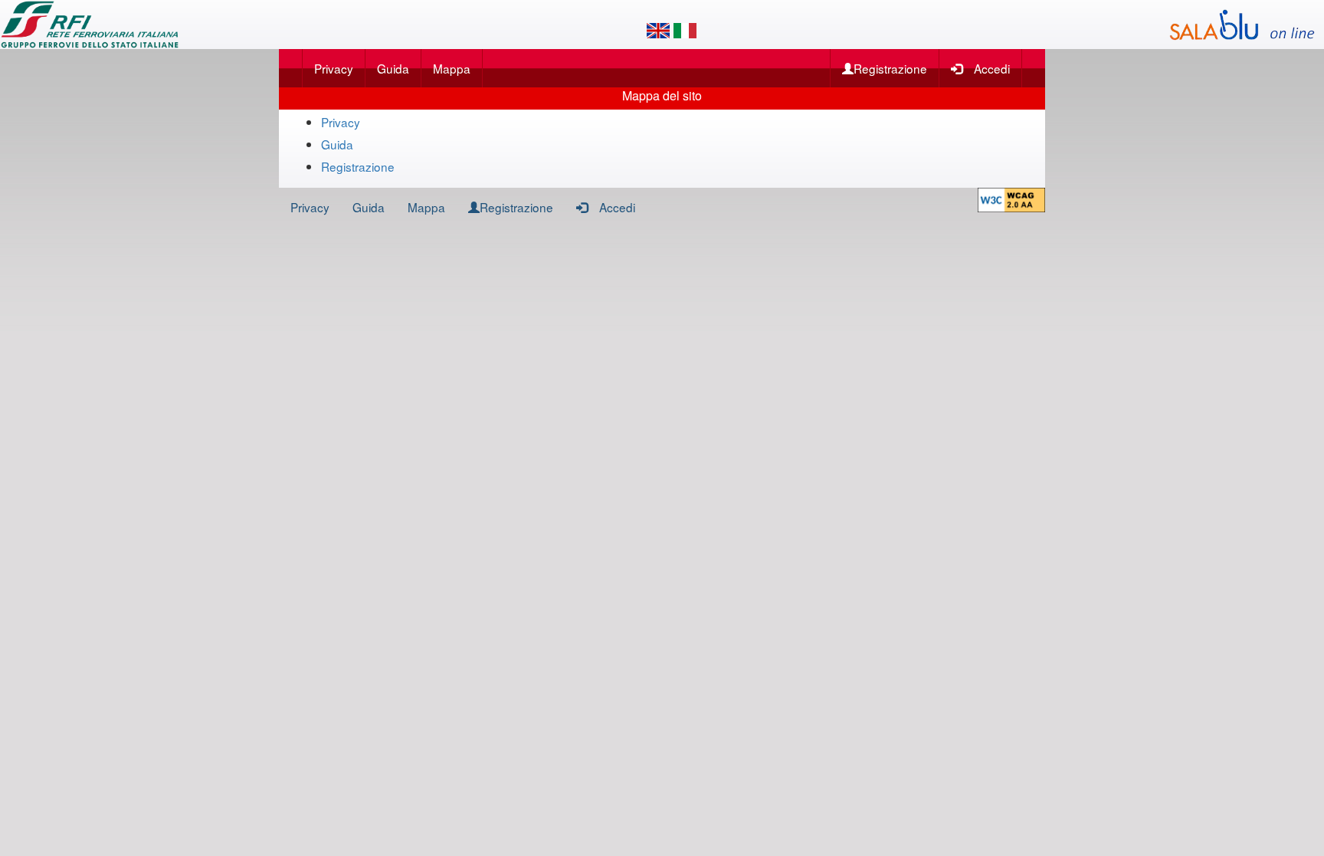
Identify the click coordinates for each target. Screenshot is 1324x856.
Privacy (333, 68)
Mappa (451, 68)
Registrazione (890, 68)
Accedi (992, 68)
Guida (393, 68)
